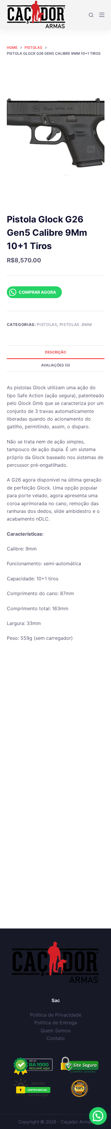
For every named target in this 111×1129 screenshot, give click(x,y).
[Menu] (101, 14)
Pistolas (47, 324)
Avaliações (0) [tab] (55, 365)
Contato (55, 1038)
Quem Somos (55, 1030)
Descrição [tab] (55, 352)
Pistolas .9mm (75, 324)
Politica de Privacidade (55, 1015)
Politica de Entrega (55, 1022)
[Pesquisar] (91, 15)
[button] (98, 1116)
